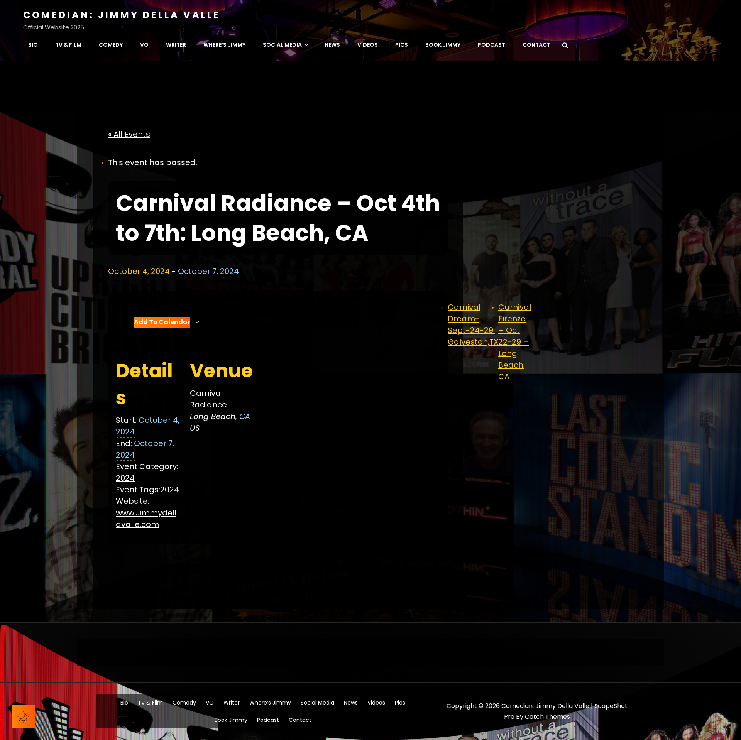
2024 (125, 478)
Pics (401, 45)
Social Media (282, 45)
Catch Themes (547, 716)
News (332, 45)
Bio (33, 45)
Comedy (111, 45)
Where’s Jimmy (224, 45)
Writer (176, 45)
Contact (536, 45)
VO (144, 45)
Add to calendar (162, 322)
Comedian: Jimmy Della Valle (121, 14)
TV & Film (68, 45)
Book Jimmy (442, 45)
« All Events (129, 134)
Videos (367, 45)
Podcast (491, 45)
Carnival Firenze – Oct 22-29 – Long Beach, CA (514, 342)
